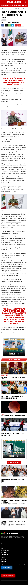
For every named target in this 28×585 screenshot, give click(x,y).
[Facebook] (2, 25)
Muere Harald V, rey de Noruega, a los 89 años (13, 378)
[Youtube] (10, 543)
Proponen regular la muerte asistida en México (12, 480)
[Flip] (19, 25)
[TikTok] (6, 543)
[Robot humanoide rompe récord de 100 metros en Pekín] (14, 424)
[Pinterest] (16, 25)
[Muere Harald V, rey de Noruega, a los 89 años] (14, 368)
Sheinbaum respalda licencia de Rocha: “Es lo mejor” (13, 522)
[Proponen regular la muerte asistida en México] (14, 471)
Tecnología (4, 432)
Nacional (7, 8)
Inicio (2, 8)
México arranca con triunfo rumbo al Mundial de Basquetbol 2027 (12, 397)
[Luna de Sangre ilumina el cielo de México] (14, 407)
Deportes (3, 394)
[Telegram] (12, 25)
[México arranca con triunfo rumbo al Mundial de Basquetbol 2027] (14, 387)
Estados (3, 499)
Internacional (4, 375)
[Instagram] (4, 543)
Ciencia (3, 414)
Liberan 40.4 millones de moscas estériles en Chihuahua (13, 501)
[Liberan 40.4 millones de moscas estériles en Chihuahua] (14, 492)
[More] (22, 25)
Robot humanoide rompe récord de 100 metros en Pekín (12, 434)
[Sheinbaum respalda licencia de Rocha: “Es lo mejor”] (14, 512)
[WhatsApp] (9, 25)
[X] (6, 25)
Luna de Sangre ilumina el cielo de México (13, 416)
